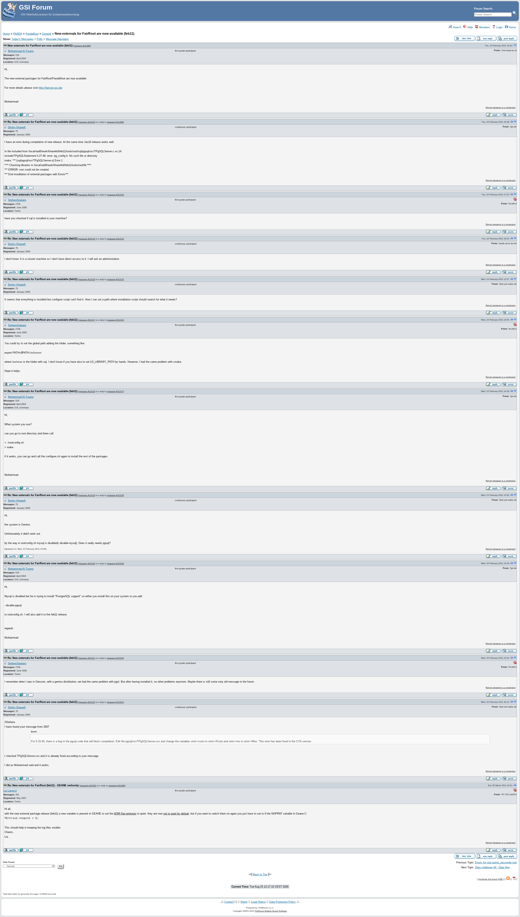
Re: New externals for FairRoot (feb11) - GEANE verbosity (43, 785)
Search (456, 27)
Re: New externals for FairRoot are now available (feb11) (42, 121)
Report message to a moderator (501, 107)
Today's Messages (23, 39)
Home (512, 27)
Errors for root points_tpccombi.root (496, 862)
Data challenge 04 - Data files (492, 867)
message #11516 (87, 279)
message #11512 (87, 195)
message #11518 (87, 391)
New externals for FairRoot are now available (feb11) (40, 45)
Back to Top (260, 874)
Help (470, 27)
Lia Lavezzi (10, 790)
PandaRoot (32, 33)
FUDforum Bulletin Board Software (271, 911)
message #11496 (82, 46)
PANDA (17, 33)
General (46, 33)
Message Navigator (57, 39)
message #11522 (87, 702)
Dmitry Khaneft (17, 127)
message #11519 (87, 495)
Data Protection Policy (282, 901)
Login (499, 27)
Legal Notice (258, 901)
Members (484, 27)
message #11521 (87, 658)
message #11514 (87, 239)
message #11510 (87, 122)
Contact (228, 901)
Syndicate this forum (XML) (490, 879)
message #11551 (88, 785)
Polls (40, 39)
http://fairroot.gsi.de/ (50, 87)
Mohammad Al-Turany (21, 51)
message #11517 (87, 320)
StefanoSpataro (17, 200)
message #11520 (87, 563)
